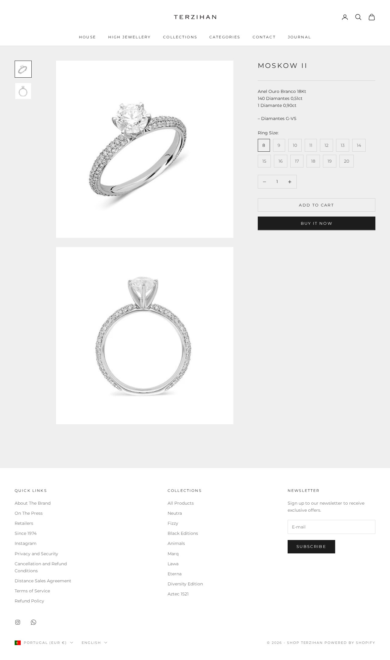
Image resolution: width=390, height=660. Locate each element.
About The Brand (33, 503)
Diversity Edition (185, 584)
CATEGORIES (224, 37)
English (91, 643)
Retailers (24, 523)
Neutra (175, 513)
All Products (181, 503)
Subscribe (311, 546)
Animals (176, 543)
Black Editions (183, 533)
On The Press (29, 513)
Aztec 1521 (178, 594)
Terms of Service (32, 591)
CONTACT (264, 37)
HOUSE (87, 37)
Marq (173, 553)
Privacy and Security (36, 553)
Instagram (26, 543)
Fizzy (173, 523)
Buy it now (316, 223)
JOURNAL (299, 37)
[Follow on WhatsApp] (33, 622)
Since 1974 (26, 533)
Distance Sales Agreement (43, 581)
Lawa (173, 563)
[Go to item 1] (23, 69)
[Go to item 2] (23, 91)
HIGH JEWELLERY (129, 37)
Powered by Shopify (349, 643)
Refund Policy (29, 601)
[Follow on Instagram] (18, 622)
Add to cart (316, 205)
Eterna (175, 574)
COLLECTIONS (180, 37)
